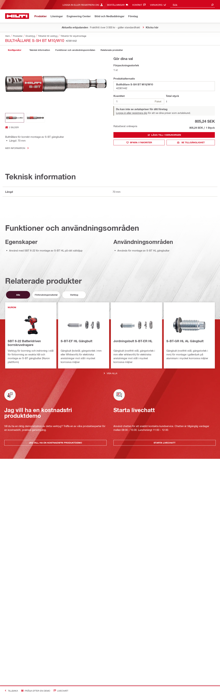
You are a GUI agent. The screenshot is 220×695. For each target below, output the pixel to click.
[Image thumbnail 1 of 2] (14, 117)
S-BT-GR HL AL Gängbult (185, 341)
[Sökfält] (212, 5)
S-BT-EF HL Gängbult (76, 341)
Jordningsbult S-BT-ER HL (132, 341)
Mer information (15, 148)
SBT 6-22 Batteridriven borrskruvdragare (24, 343)
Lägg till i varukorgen (166, 134)
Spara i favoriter (141, 142)
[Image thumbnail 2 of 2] (35, 117)
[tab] (15, 50)
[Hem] (17, 16)
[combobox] (192, 5)
